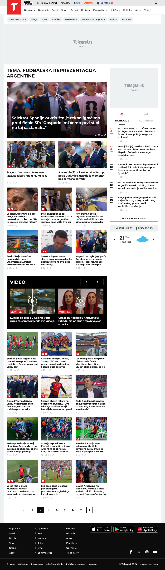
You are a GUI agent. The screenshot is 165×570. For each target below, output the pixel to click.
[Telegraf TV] (155, 552)
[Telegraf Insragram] (147, 552)
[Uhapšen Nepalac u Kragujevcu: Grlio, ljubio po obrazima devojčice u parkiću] (80, 301)
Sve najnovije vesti (134, 218)
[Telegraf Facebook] (131, 552)
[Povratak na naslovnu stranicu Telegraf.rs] (14, 7)
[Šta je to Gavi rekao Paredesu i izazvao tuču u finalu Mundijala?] (31, 155)
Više (146, 10)
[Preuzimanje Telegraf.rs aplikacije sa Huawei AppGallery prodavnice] (147, 529)
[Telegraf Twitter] (139, 552)
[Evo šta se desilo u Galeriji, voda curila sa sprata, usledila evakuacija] (32, 301)
